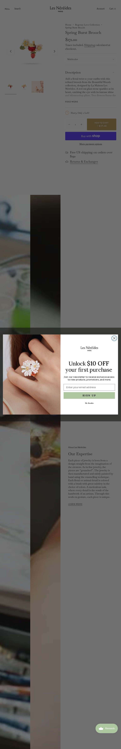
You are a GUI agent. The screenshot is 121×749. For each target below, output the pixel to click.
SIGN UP (89, 395)
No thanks (89, 403)
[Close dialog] (114, 338)
